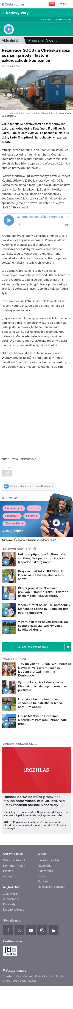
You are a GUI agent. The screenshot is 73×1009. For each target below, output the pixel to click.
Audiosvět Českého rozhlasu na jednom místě (29, 540)
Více (51, 40)
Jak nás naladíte (48, 860)
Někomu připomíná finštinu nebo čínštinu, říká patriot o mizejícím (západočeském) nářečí (42, 558)
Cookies (8, 976)
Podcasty (9, 904)
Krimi (33, 508)
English (60, 976)
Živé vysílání (12, 523)
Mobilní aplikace (13, 909)
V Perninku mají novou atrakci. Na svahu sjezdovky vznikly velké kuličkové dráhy (43, 625)
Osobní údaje (24, 976)
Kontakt (43, 881)
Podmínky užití (44, 976)
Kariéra (42, 876)
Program (46, 19)
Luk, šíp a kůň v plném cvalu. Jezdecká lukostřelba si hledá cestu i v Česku (40, 703)
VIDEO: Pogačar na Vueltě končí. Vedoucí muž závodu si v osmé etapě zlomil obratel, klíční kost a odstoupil (35, 825)
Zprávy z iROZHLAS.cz (20, 744)
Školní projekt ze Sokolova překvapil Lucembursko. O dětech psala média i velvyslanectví (43, 592)
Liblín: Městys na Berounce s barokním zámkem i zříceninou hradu (42, 720)
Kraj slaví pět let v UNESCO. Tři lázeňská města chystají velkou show (41, 575)
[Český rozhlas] (13, 4)
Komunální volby (14, 865)
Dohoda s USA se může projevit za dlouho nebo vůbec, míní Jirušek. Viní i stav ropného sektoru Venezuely (34, 801)
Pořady (30, 516)
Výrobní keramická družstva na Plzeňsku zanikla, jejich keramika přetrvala (42, 686)
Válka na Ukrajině (14, 860)
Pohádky (10, 516)
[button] (66, 225)
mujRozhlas (9, 498)
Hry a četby (12, 508)
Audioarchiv (63, 19)
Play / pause (9, 220)
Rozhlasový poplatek (51, 886)
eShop (7, 876)
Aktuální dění (12, 40)
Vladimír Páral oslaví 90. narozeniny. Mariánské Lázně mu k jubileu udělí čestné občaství (44, 608)
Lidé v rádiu (45, 871)
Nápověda (44, 865)
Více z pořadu (14, 658)
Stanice (8, 871)
